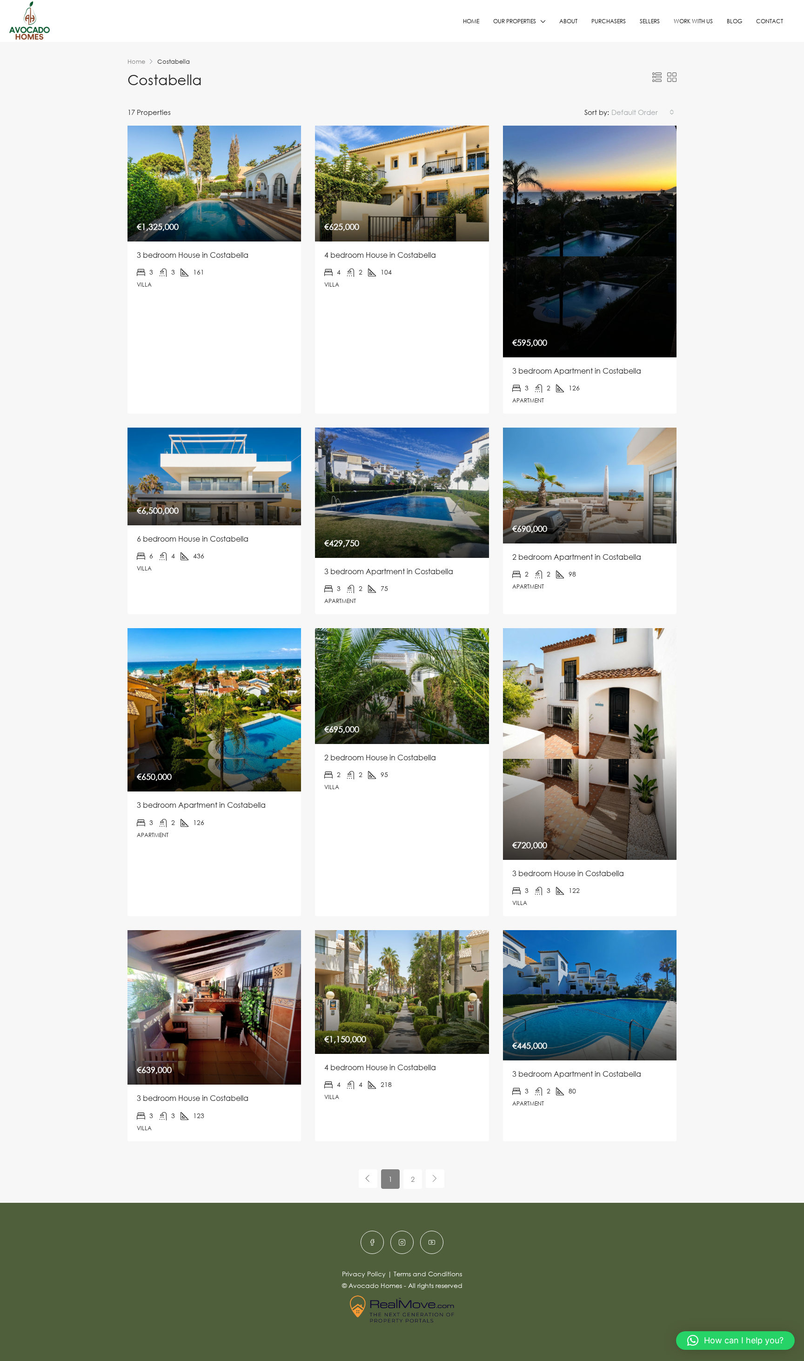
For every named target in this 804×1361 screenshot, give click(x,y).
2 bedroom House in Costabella (380, 757)
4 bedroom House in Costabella (380, 255)
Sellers (650, 21)
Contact (769, 21)
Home (471, 21)
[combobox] (643, 112)
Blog (734, 21)
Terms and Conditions (428, 1274)
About (568, 21)
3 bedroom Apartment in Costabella (576, 370)
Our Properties (514, 21)
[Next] (435, 1178)
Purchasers (608, 21)
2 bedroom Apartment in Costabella (576, 557)
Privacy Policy (364, 1274)
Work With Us (693, 21)
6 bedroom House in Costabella (192, 538)
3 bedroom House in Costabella (192, 255)
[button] (735, 1340)
